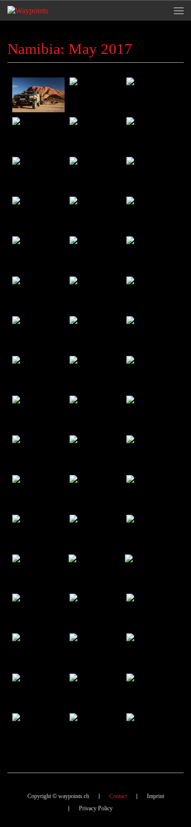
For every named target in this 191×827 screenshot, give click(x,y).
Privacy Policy (96, 808)
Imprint (155, 796)
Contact (118, 796)
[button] (179, 10)
